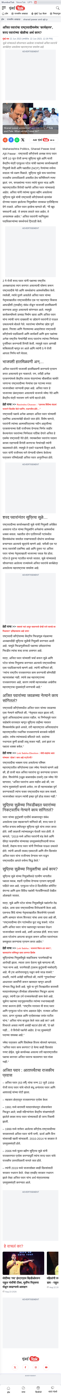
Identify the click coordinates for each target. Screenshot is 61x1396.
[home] (30, 1359)
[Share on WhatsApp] (17, 139)
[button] (23, 1263)
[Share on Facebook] (11, 139)
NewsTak (21, 2)
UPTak (30, 2)
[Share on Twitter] (22, 139)
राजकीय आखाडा (13, 19)
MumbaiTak (8, 2)
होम (2, 19)
